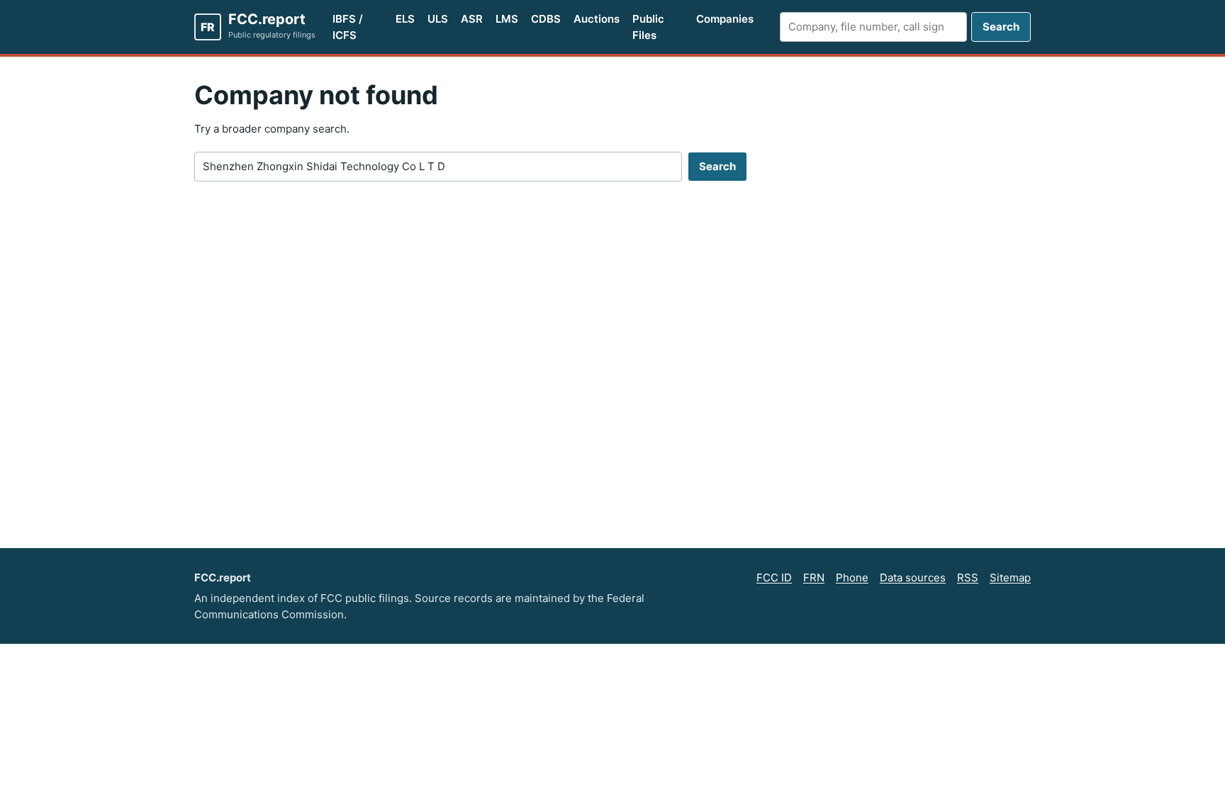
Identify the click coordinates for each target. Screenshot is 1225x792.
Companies (725, 19)
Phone (852, 577)
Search (1001, 26)
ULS (437, 19)
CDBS (546, 19)
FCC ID (774, 577)
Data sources (913, 577)
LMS (507, 19)
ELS (405, 19)
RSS (967, 577)
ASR (472, 19)
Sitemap (1010, 577)
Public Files (648, 27)
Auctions (597, 19)
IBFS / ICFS (347, 27)
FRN (813, 577)
